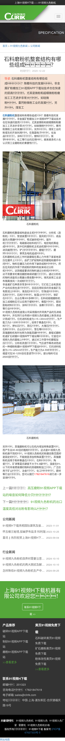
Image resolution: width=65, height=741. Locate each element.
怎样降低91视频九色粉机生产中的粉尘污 (24, 570)
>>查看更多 (10, 662)
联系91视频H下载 (15, 678)
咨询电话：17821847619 (22, 690)
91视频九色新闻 (19, 45)
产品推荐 (9, 625)
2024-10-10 (52, 558)
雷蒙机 (22, 725)
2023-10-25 (52, 531)
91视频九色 (41, 720)
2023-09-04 (52, 537)
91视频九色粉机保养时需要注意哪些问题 (24, 558)
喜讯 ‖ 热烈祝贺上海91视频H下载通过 (24, 538)
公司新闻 (35, 45)
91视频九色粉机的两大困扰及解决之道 (24, 564)
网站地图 (5, 739)
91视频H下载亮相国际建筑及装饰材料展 (24, 525)
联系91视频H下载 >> (32, 607)
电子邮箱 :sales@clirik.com (19, 695)
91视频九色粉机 (24, 720)
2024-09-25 (52, 570)
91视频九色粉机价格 (39, 725)
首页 (5, 45)
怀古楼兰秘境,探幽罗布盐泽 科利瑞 (24, 531)
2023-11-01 (52, 525)
